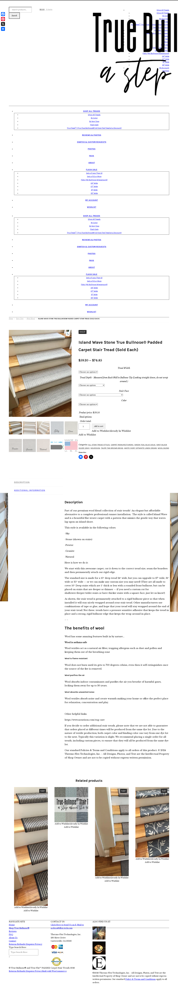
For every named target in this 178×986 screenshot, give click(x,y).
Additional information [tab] (29, 490)
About (91, 163)
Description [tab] (22, 482)
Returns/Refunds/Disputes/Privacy (25, 971)
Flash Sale (94, 125)
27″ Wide (94, 186)
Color (124, 400)
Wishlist (91, 207)
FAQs (91, 156)
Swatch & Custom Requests (91, 142)
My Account (91, 200)
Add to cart (98, 426)
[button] (68, 334)
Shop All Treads (91, 111)
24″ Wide (94, 183)
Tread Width (124, 368)
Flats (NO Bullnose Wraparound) (94, 180)
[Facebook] (3, 14)
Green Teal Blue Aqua (144, 445)
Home (11, 319)
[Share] (3, 28)
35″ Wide (94, 193)
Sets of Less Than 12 (94, 173)
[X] (3, 23)
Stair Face (124, 391)
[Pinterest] (3, 19)
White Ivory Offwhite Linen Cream (140, 448)
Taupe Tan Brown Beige (112, 448)
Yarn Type (19, 319)
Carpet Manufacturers (122, 445)
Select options (33, 846)
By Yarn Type (94, 121)
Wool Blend (31, 319)
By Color (94, 118)
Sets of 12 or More (94, 176)
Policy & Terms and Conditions (140, 979)
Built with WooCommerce (54, 971)
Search (14, 16)
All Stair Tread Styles (99, 445)
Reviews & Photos (91, 135)
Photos (92, 149)
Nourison (95, 448)
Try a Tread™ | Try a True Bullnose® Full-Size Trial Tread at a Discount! (94, 128)
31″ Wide (94, 190)
